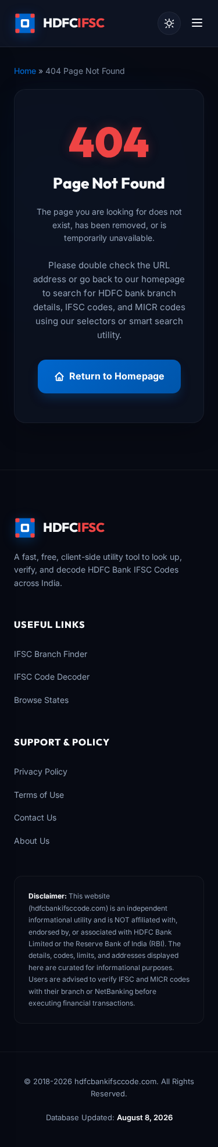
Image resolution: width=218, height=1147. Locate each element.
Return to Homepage (117, 376)
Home (25, 71)
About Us (31, 841)
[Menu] (197, 23)
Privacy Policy (40, 771)
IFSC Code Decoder (52, 676)
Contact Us (35, 817)
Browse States (41, 700)
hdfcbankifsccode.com (68, 908)
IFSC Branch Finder (50, 654)
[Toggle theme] (169, 23)
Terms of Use (39, 795)
